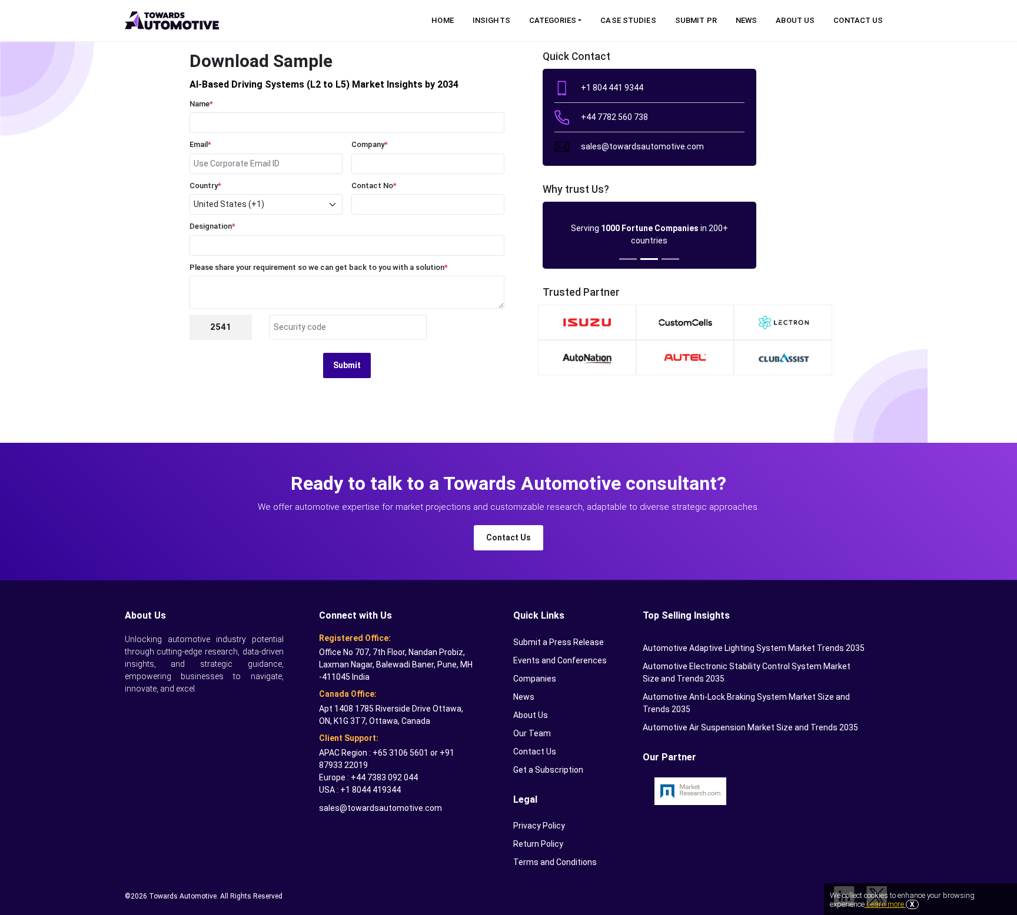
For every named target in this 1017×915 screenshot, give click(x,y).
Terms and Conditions (555, 862)
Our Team (532, 733)
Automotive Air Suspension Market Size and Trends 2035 (750, 727)
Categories (552, 20)
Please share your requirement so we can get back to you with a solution (319, 267)
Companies (534, 678)
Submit (347, 365)
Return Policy (538, 844)
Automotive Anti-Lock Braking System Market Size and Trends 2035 (746, 703)
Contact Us (858, 20)
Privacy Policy (539, 825)
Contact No (374, 185)
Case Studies (628, 20)
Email (200, 144)
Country (205, 185)
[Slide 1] (628, 259)
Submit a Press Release (558, 642)
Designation (212, 226)
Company (369, 144)
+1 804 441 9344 (612, 87)
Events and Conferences (560, 660)
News (746, 20)
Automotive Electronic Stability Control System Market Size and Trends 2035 (746, 672)
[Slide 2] (649, 259)
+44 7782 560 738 (614, 117)
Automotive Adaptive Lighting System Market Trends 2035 (754, 648)
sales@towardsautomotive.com (642, 146)
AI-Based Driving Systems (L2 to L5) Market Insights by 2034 (324, 84)
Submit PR (696, 20)
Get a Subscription (548, 769)
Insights (491, 20)
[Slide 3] (670, 259)
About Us (795, 20)
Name (201, 103)
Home (442, 20)
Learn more (885, 904)
